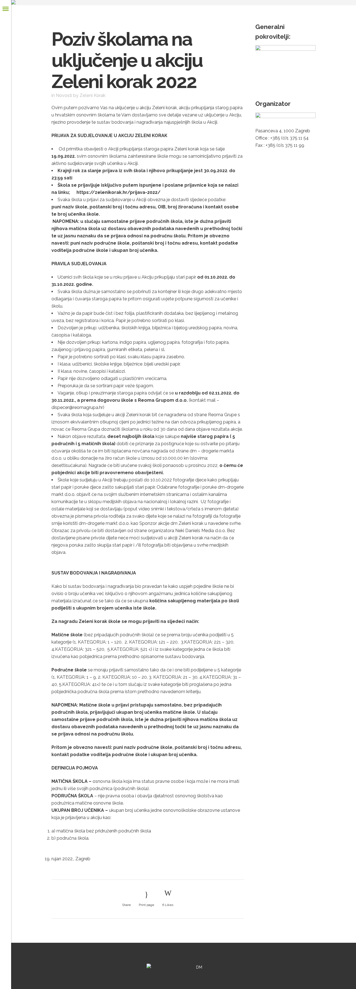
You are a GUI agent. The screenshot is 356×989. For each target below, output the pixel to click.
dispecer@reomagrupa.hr (77, 407)
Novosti (64, 95)
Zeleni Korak (92, 95)
